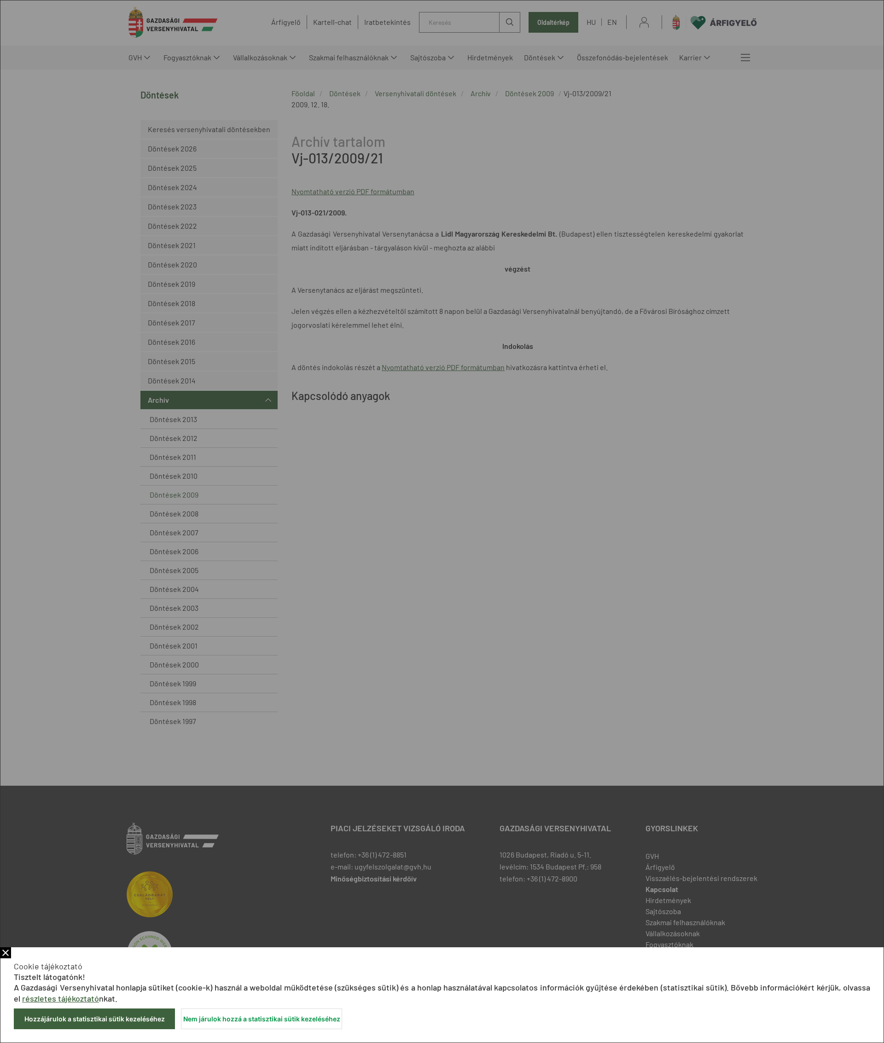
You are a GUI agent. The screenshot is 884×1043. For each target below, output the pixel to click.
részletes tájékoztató (60, 998)
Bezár (5, 952)
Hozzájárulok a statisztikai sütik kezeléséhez (94, 1019)
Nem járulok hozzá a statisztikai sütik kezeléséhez (261, 1019)
